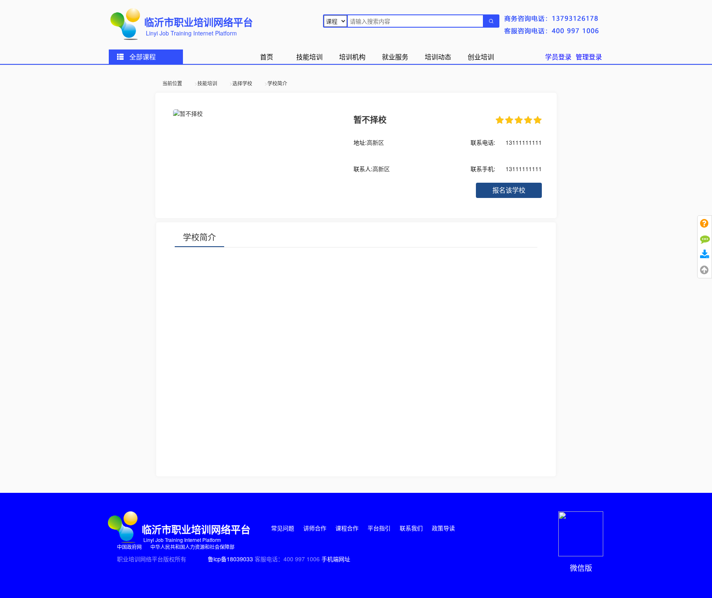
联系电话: (483, 142)
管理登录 (589, 56)
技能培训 (309, 56)
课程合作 (347, 528)
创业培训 (481, 56)
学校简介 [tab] (199, 237)
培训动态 (438, 56)
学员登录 (558, 56)
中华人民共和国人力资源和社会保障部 (192, 546)
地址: (360, 142)
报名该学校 (508, 190)
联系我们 (412, 528)
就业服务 (395, 56)
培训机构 (352, 56)
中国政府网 (130, 546)
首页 (266, 56)
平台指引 (380, 528)
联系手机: (483, 169)
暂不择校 (370, 119)
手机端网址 (335, 559)
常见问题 (283, 528)
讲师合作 (315, 528)
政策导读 (443, 528)
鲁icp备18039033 (230, 559)
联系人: (363, 169)
